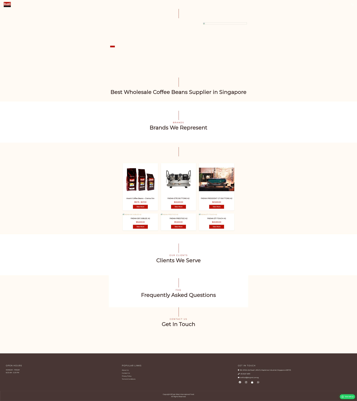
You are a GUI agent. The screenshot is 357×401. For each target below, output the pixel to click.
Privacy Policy (126, 376)
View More (140, 207)
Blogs (330, 4)
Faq (336, 4)
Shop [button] (310, 4)
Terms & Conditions (128, 379)
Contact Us (126, 373)
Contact (344, 4)
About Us (125, 370)
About (322, 4)
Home (301, 4)
